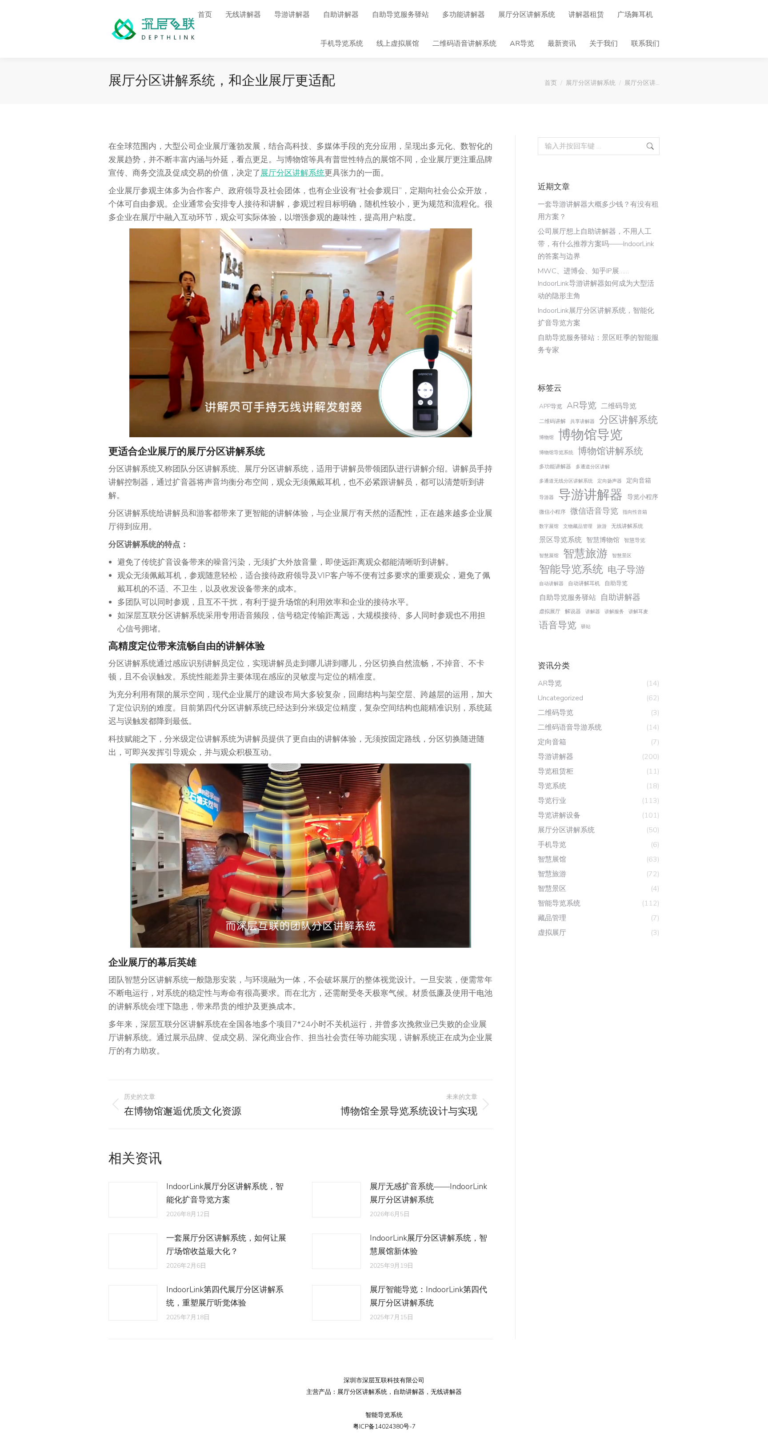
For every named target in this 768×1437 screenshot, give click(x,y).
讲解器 (592, 611)
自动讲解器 (551, 583)
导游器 (546, 497)
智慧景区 (622, 555)
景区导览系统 (560, 540)
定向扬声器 (609, 481)
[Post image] (132, 1199)
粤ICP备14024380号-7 (384, 1426)
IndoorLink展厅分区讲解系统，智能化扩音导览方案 (225, 1193)
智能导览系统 (571, 569)
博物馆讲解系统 (610, 451)
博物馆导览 (590, 435)
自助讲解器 (620, 597)
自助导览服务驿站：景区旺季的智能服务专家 (598, 344)
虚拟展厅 (549, 611)
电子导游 (626, 569)
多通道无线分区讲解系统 (566, 481)
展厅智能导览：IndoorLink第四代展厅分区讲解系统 (428, 1296)
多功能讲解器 (555, 466)
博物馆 (546, 437)
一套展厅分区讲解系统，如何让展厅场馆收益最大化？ (226, 1245)
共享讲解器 (582, 421)
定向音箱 (638, 480)
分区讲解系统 (628, 420)
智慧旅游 (585, 553)
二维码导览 (618, 406)
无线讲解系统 (627, 526)
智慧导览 (634, 540)
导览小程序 (642, 497)
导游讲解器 (590, 494)
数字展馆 (549, 526)
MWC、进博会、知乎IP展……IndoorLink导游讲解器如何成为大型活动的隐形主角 (596, 283)
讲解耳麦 (638, 611)
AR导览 (581, 405)
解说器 (573, 611)
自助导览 (616, 583)
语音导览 (557, 625)
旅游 (602, 526)
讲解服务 (614, 611)
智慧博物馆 (603, 539)
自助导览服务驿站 (567, 598)
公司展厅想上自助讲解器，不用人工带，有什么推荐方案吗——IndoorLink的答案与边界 (596, 244)
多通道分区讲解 (593, 466)
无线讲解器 (446, 1392)
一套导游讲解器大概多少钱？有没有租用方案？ (598, 211)
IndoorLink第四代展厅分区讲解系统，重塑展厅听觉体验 (225, 1296)
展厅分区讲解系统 (292, 173)
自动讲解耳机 (584, 583)
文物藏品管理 (577, 526)
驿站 (586, 626)
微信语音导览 (594, 511)
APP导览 (550, 406)
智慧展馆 (549, 555)
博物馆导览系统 (556, 452)
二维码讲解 (552, 421)
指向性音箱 (635, 512)
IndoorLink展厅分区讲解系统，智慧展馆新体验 (428, 1245)
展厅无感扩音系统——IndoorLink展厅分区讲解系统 (428, 1193)
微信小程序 (552, 511)
